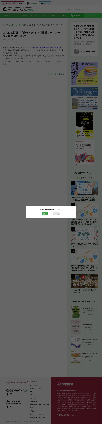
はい (45, 214)
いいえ (56, 214)
